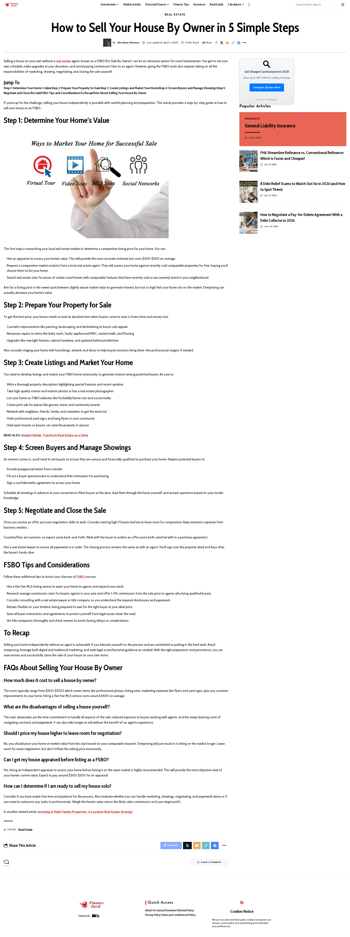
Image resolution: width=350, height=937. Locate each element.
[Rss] (98, 916)
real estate (63, 61)
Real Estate (175, 14)
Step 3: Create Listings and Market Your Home (129, 88)
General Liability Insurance (270, 125)
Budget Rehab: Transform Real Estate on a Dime (55, 435)
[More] (244, 43)
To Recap (86, 93)
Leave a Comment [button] (211, 862)
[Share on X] (221, 43)
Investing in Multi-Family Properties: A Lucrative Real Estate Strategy (85, 812)
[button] (249, 4)
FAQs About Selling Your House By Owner (119, 93)
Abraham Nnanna (128, 43)
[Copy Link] (233, 43)
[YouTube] (94, 916)
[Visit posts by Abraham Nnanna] (107, 43)
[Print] (238, 43)
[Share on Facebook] (216, 43)
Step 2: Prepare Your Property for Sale (75, 88)
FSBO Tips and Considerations (60, 93)
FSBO (81, 576)
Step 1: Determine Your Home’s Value (27, 88)
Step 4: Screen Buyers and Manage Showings (188, 88)
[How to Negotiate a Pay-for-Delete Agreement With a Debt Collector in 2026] (248, 223)
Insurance (252, 119)
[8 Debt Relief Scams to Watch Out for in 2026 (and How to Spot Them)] (248, 192)
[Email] (227, 43)
